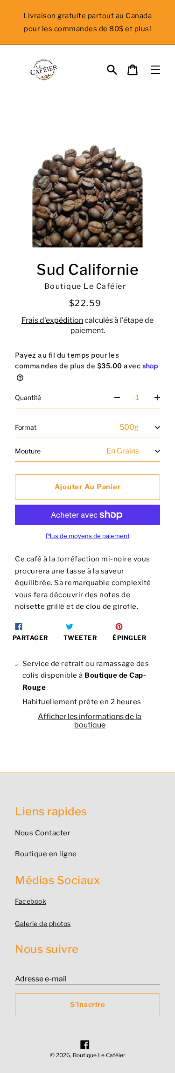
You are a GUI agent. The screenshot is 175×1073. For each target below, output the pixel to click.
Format (25, 427)
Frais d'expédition (52, 320)
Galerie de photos (43, 923)
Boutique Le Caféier (99, 1055)
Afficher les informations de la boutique (89, 720)
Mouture (28, 451)
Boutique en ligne (46, 854)
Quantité (28, 397)
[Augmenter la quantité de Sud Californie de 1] (157, 397)
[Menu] (155, 70)
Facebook (30, 901)
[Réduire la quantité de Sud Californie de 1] (117, 397)
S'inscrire (87, 1004)
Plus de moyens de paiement (88, 536)
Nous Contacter (42, 833)
